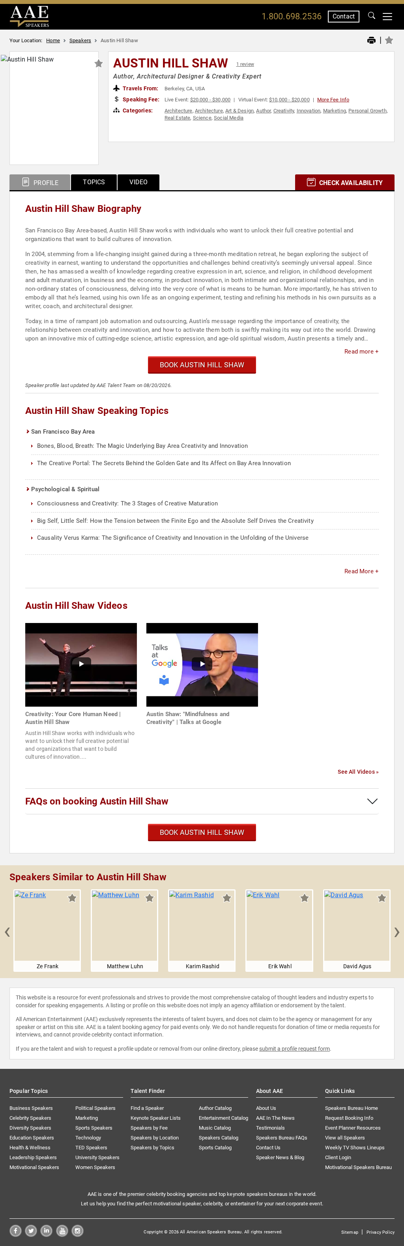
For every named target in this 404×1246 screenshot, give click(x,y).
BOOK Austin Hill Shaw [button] (202, 365)
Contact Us (268, 1148)
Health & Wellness (29, 1148)
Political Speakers (95, 1108)
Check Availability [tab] (350, 183)
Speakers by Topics (152, 1148)
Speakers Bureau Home (351, 1108)
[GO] (371, 16)
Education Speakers (31, 1138)
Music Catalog (215, 1128)
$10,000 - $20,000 (289, 100)
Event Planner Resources (353, 1128)
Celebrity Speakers (30, 1118)
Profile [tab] (45, 183)
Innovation (309, 111)
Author (263, 111)
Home (53, 40)
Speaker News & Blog (280, 1157)
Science (202, 118)
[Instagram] (77, 1235)
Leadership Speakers (33, 1157)
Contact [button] (344, 16)
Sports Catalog (215, 1148)
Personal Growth (367, 111)
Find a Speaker (147, 1108)
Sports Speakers (93, 1128)
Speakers (80, 40)
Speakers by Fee (149, 1128)
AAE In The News (275, 1118)
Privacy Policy (381, 1232)
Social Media (228, 118)
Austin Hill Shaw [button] (170, 63)
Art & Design (239, 111)
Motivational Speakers (34, 1167)
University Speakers (97, 1157)
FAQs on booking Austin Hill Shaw (96, 801)
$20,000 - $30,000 (210, 100)
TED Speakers (91, 1148)
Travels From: (140, 88)
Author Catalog (215, 1108)
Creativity (283, 111)
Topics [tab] (94, 182)
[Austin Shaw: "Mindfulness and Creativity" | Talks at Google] (202, 664)
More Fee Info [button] (333, 100)
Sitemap (349, 1232)
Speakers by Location (155, 1138)
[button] (7, 931)
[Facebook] (15, 1235)
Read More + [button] (361, 571)
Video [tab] (138, 182)
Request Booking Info (349, 1118)
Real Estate (178, 118)
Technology (88, 1138)
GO (371, 16)
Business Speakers (31, 1108)
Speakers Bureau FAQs (281, 1138)
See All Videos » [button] (358, 772)
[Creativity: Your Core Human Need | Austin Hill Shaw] (81, 664)
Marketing (334, 111)
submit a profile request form (294, 1049)
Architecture (179, 111)
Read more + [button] (361, 351)
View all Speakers (345, 1138)
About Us (266, 1108)
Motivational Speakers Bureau (358, 1167)
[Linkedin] (46, 1235)
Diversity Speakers (30, 1128)
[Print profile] (371, 40)
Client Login (338, 1157)
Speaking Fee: (140, 99)
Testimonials (270, 1128)
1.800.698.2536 (292, 16)
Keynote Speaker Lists (156, 1118)
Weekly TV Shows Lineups (355, 1148)
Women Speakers (95, 1167)
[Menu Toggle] (387, 16)
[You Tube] (62, 1235)
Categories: (137, 110)
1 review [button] (245, 64)
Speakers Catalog (218, 1138)
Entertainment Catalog (223, 1118)
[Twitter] (31, 1235)
